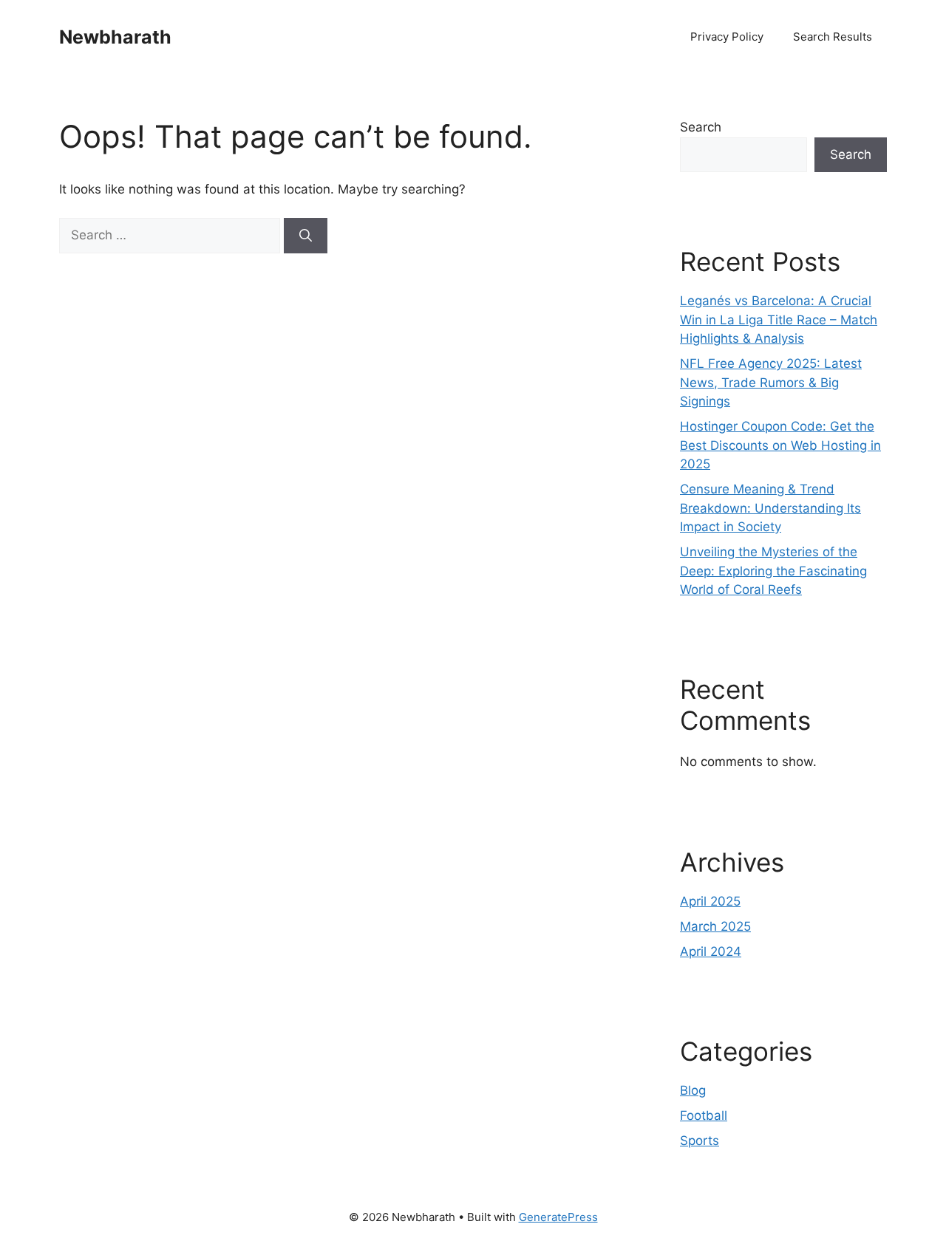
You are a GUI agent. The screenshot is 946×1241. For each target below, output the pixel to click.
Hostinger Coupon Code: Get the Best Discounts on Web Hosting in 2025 (780, 445)
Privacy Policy (726, 37)
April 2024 (710, 951)
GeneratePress (558, 1217)
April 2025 (710, 901)
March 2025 (715, 926)
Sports (699, 1140)
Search (700, 127)
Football (703, 1115)
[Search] (305, 235)
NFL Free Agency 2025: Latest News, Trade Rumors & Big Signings (771, 382)
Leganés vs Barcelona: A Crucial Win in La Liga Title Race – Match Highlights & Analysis (778, 319)
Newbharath (115, 37)
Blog (693, 1090)
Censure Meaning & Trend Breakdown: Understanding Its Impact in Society (770, 508)
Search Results (832, 37)
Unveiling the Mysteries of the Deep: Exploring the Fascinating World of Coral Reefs (773, 570)
